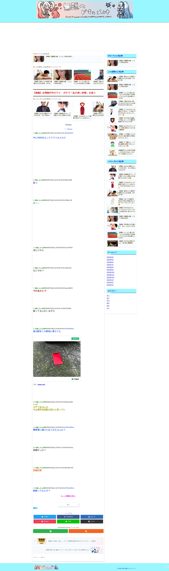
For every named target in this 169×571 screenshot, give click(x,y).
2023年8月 (110, 267)
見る (36, 508)
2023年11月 (110, 275)
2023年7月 (110, 264)
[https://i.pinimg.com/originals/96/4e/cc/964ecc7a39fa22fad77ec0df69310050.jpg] (68, 124)
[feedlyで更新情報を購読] (50, 531)
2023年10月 (110, 272)
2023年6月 (110, 262)
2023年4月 (110, 257)
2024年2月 (110, 282)
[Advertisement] (84, 36)
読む (108, 298)
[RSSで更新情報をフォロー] (86, 531)
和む (108, 303)
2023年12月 (110, 277)
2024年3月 (110, 285)
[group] (43, 77)
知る (108, 305)
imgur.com (41, 384)
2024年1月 (110, 280)
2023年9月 (110, 270)
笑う (108, 295)
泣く (108, 308)
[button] (100, 77)
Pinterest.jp (69, 128)
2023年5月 (110, 259)
